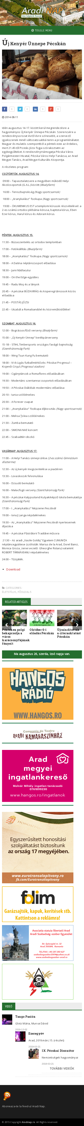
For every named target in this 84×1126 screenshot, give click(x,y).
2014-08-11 (11, 117)
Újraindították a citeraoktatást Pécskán (69, 633)
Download (13, 569)
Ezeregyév (36, 1033)
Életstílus (9, 592)
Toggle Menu (43, 30)
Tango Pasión (25, 1017)
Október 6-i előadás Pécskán (42, 631)
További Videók (62, 1068)
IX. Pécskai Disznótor (58, 1051)
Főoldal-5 (25, 592)
